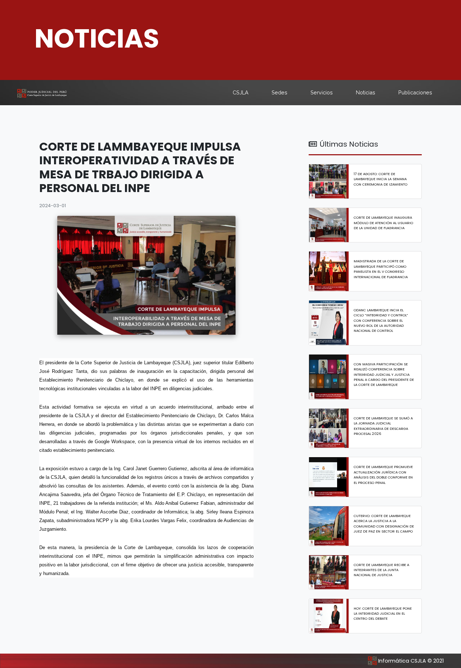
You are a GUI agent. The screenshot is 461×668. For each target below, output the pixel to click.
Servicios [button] (321, 92)
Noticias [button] (365, 92)
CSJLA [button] (241, 92)
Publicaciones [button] (415, 92)
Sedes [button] (279, 92)
